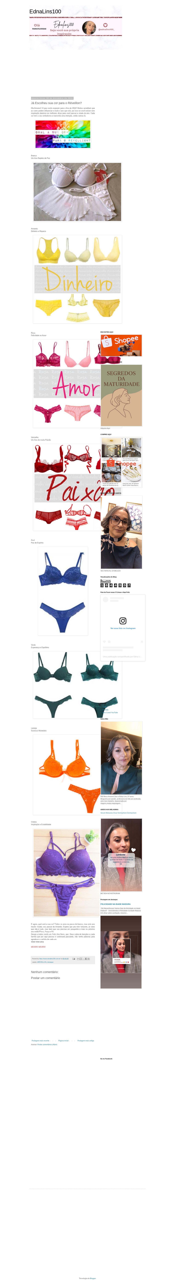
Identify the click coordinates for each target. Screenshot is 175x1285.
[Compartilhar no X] (83, 958)
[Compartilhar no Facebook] (86, 958)
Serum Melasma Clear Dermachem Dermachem (118, 813)
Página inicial (63, 1041)
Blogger (93, 1278)
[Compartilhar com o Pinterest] (88, 958)
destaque (50, 962)
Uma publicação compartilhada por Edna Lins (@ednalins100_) (130, 657)
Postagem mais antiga (86, 1041)
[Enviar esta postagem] (73, 958)
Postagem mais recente (40, 1041)
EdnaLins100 (45, 11)
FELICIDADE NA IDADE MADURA (115, 904)
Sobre (105, 707)
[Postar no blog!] (80, 958)
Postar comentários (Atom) (47, 1045)
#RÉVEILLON (41, 962)
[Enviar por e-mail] (78, 958)
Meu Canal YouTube (110, 713)
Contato (105, 710)
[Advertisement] (56, 73)
